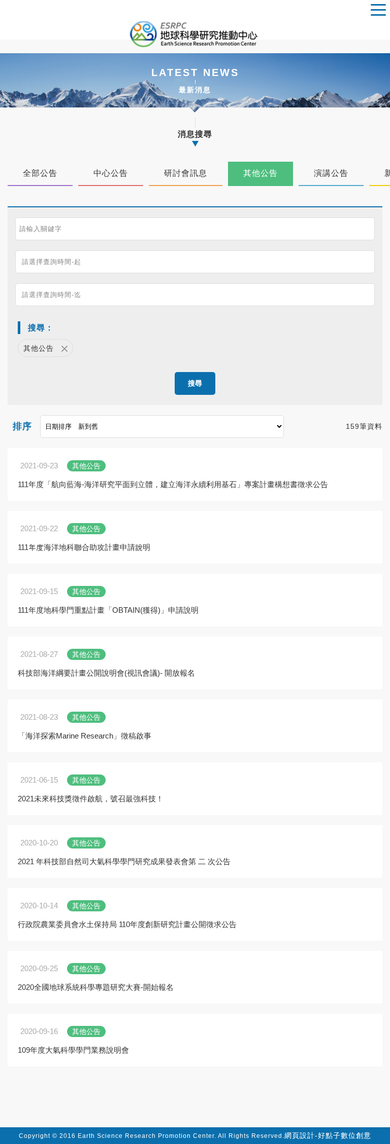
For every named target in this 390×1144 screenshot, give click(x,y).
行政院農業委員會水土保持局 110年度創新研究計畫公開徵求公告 (127, 924)
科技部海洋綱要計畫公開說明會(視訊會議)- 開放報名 (106, 673)
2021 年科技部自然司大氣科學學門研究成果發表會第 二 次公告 (124, 861)
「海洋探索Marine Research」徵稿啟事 (84, 735)
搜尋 (195, 383)
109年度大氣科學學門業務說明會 (73, 1050)
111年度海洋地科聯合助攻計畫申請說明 (84, 547)
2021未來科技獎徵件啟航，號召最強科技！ (91, 798)
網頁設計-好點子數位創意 (327, 1135)
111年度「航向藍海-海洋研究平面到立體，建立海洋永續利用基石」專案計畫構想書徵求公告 (173, 484)
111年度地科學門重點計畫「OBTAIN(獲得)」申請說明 (108, 610)
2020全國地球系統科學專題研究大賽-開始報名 (96, 987)
